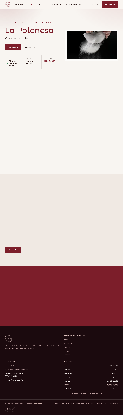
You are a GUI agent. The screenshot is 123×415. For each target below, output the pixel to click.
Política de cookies (94, 403)
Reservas (76, 4)
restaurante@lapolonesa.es (16, 370)
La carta (56, 4)
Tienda (66, 4)
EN (92, 4)
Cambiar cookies (111, 403)
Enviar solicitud (51, 312)
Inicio (34, 4)
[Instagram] (12, 409)
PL (89, 4)
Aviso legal (59, 403)
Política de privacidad (75, 403)
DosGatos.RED (37, 403)
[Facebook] (7, 409)
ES (85, 4)
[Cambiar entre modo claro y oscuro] (98, 4)
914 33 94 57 (49, 61)
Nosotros (43, 4)
